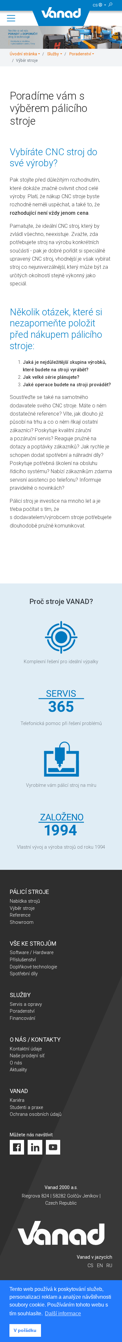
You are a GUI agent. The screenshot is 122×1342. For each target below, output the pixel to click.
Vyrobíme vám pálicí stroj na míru (61, 785)
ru (109, 1265)
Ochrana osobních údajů (35, 1114)
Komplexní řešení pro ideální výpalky (61, 661)
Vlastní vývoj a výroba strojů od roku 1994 (61, 847)
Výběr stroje (22, 908)
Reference (20, 915)
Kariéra (17, 1100)
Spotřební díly (24, 974)
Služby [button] (53, 54)
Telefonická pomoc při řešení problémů (61, 723)
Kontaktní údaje (26, 1049)
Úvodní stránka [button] (23, 54)
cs (96, 5)
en (100, 1265)
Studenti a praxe (26, 1107)
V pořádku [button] (25, 1330)
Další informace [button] (63, 1313)
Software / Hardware (31, 952)
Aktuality (18, 1070)
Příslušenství (23, 960)
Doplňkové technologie (33, 967)
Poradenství (22, 1011)
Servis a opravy (26, 1004)
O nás (16, 1063)
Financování (22, 1018)
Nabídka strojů (25, 901)
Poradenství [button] (80, 54)
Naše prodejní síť (27, 1056)
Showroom (22, 922)
